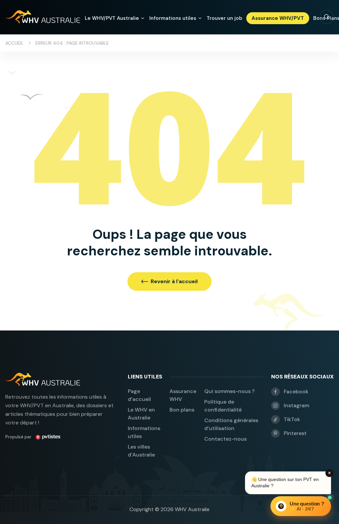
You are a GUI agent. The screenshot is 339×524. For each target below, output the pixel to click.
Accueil (14, 43)
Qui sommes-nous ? (229, 391)
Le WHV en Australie (141, 413)
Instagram (296, 405)
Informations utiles (144, 432)
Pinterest (295, 433)
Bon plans (182, 409)
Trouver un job (224, 18)
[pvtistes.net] (47, 437)
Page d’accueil (139, 395)
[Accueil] (42, 16)
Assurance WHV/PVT (278, 18)
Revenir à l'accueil (174, 281)
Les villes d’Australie (141, 450)
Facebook (296, 391)
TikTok (292, 419)
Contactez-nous (225, 438)
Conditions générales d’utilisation (231, 424)
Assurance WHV (183, 395)
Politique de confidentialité (223, 405)
